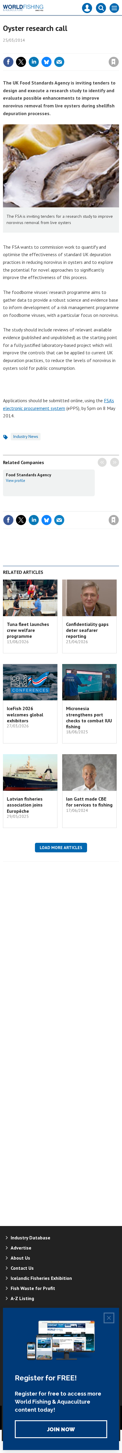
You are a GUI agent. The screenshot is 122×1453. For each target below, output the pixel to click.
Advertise (21, 1248)
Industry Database (30, 1238)
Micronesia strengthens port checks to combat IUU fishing (89, 717)
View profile (15, 480)
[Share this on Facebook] (8, 62)
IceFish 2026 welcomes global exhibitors (25, 714)
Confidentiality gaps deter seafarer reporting (87, 630)
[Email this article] (59, 62)
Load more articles (61, 847)
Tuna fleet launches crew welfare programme (28, 630)
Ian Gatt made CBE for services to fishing (89, 802)
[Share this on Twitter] (21, 62)
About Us (20, 1258)
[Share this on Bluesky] (46, 62)
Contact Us (22, 1268)
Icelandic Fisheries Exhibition (41, 1278)
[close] (118, 49)
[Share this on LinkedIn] (33, 62)
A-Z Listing (22, 1298)
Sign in (44, 49)
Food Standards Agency (28, 474)
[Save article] (113, 62)
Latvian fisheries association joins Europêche (25, 805)
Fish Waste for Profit (33, 1288)
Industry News (25, 436)
